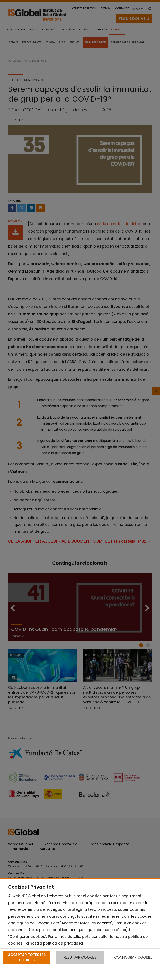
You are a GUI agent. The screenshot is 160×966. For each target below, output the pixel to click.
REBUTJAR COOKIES (80, 957)
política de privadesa (63, 943)
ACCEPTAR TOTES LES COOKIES (27, 957)
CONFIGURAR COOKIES (133, 957)
